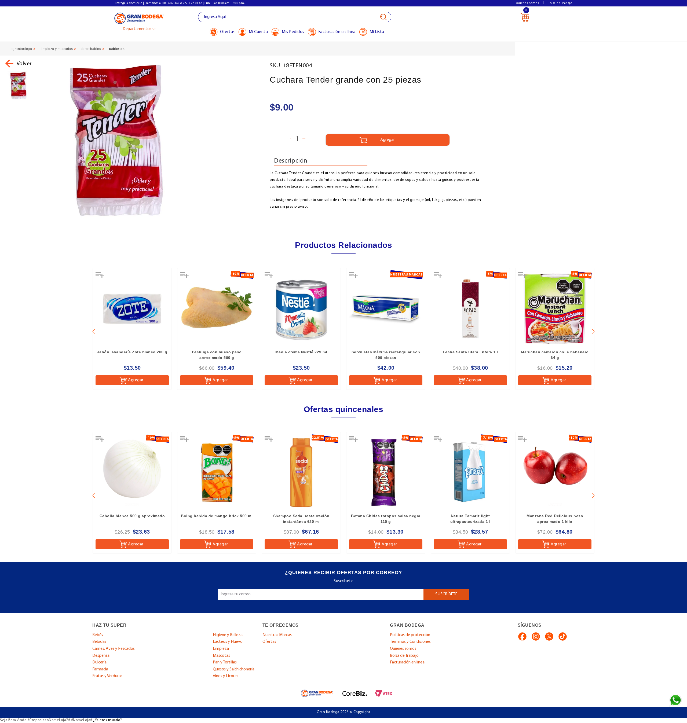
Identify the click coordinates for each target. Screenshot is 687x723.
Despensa (100, 656)
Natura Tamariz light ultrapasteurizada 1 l (470, 519)
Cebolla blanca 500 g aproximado (132, 516)
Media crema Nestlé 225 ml (301, 352)
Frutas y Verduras (107, 676)
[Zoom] (18, 85)
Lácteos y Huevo (228, 642)
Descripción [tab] (291, 161)
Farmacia (100, 669)
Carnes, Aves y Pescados (113, 649)
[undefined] (152, 140)
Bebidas (99, 642)
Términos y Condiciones (410, 642)
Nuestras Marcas (277, 635)
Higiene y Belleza (228, 635)
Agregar (136, 380)
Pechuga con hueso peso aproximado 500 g (217, 355)
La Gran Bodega (139, 18)
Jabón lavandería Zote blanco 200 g (132, 352)
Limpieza (221, 649)
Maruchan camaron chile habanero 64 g (555, 355)
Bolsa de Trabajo (560, 3)
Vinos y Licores (225, 676)
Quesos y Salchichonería (233, 669)
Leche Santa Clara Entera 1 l (470, 352)
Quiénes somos (527, 3)
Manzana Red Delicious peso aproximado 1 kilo (555, 519)
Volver (24, 64)
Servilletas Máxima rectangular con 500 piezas (386, 355)
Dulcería (99, 662)
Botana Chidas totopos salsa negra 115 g (386, 519)
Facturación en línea (407, 662)
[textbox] (294, 17)
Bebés (97, 635)
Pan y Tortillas (225, 662)
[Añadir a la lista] (100, 277)
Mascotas (221, 656)
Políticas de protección (410, 635)
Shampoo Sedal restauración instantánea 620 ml (301, 519)
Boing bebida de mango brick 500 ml (217, 516)
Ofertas (269, 642)
